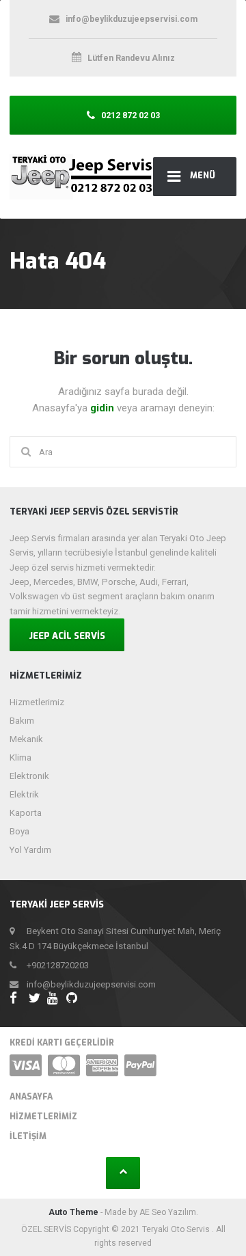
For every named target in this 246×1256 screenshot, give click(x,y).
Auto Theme (73, 1212)
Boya (19, 831)
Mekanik (26, 739)
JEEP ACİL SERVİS (67, 636)
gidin (103, 408)
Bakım (22, 720)
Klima (20, 757)
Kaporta (26, 813)
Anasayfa (31, 1096)
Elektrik (24, 794)
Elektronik (29, 776)
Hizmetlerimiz (37, 702)
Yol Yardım (30, 850)
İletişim (28, 1136)
